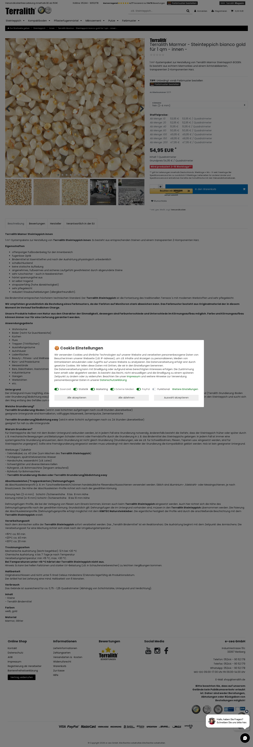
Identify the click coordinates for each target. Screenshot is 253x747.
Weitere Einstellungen (185, 389)
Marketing (102, 389)
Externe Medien (125, 389)
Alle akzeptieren (76, 397)
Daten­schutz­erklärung (113, 380)
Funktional (163, 389)
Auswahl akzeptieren (176, 397)
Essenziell (65, 389)
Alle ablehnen (126, 397)
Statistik (83, 389)
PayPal (146, 389)
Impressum (133, 376)
